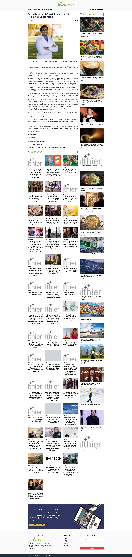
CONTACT (49, 9)
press (43, 9)
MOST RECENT (36, 9)
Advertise (66, 543)
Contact (66, 545)
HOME (29, 9)
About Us (66, 541)
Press (66, 540)
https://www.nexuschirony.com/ (66, 121)
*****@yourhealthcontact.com (36, 141)
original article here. (64, 147)
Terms (93, 555)
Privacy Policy (100, 555)
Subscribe (92, 548)
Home (66, 538)
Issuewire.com (53, 66)
